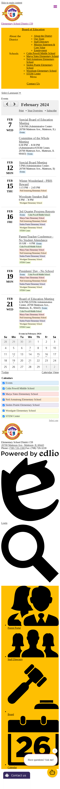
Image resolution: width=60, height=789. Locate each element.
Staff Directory (41, 41)
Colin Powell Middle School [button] (40, 53)
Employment (40, 50)
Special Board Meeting (33, 162)
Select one (53, 420)
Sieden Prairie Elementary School (23, 405)
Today (5, 372)
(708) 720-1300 (17, 448)
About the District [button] (43, 36)
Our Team (39, 38)
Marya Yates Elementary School (42, 56)
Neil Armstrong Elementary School (23, 399)
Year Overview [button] (35, 110)
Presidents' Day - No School (36, 271)
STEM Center (33, 73)
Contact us (18, 775)
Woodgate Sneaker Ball (33, 196)
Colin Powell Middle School (20, 388)
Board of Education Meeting (36, 299)
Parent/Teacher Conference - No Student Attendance (36, 238)
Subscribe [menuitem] (52, 110)
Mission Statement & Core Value (44, 46)
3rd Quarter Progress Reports (37, 211)
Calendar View (50, 372)
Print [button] (21, 110)
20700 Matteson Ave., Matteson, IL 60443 (22, 445)
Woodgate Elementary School (41, 70)
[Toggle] (55, 6)
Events (9, 383)
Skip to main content (11, 2)
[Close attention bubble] (54, 750)
